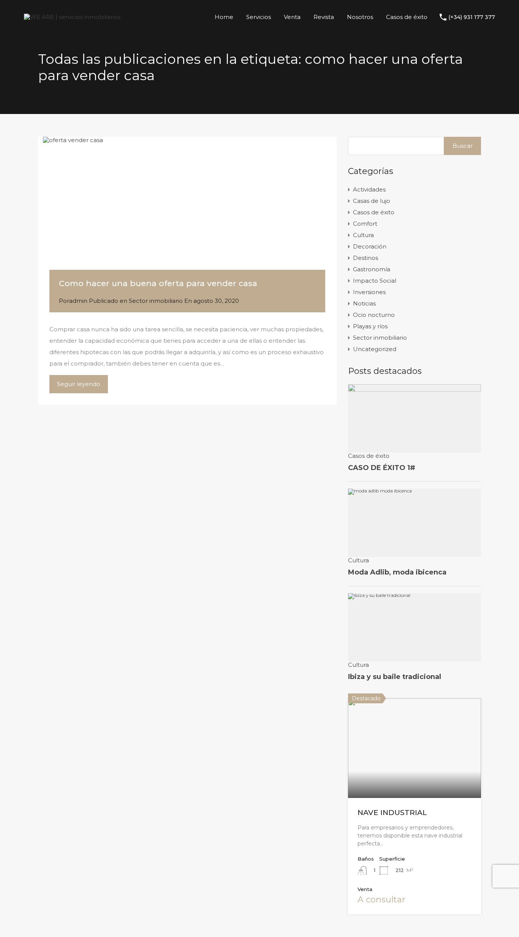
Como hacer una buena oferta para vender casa (158, 283)
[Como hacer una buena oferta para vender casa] (187, 215)
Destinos (365, 257)
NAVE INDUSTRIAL (392, 812)
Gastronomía (371, 269)
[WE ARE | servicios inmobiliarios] (72, 17)
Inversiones (369, 292)
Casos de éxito (406, 17)
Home (224, 17)
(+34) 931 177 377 (471, 17)
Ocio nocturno (374, 314)
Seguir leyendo (78, 384)
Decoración (369, 246)
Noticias (364, 303)
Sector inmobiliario (156, 300)
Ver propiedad (414, 777)
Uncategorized (374, 349)
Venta (292, 17)
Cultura (363, 235)
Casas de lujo (371, 200)
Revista (323, 17)
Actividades (369, 189)
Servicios (258, 17)
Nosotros (360, 17)
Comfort (365, 223)
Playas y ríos (370, 326)
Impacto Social (374, 280)
